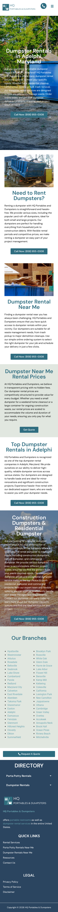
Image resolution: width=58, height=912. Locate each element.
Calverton (12, 690)
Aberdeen (12, 697)
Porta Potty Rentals (18, 776)
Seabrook (12, 669)
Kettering (41, 683)
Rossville (41, 655)
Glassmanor (13, 705)
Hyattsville (12, 651)
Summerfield (14, 737)
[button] (52, 6)
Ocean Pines (42, 730)
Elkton (10, 733)
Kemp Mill (41, 680)
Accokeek (41, 719)
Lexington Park (44, 694)
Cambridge (42, 708)
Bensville (41, 676)
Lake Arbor (41, 669)
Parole (10, 680)
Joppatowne (42, 701)
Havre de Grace (44, 665)
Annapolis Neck (44, 722)
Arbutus (11, 658)
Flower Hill (41, 672)
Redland (11, 683)
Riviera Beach (43, 733)
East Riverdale (14, 694)
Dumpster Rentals (17, 785)
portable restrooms (20, 820)
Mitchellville (42, 737)
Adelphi (11, 712)
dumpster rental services (16, 823)
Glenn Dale (42, 662)
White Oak (41, 658)
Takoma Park (14, 701)
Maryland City (14, 687)
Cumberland (13, 676)
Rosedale (12, 662)
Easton (11, 708)
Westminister (14, 655)
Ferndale (12, 719)
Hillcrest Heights (16, 726)
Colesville (41, 687)
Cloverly (11, 730)
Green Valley (42, 712)
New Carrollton (44, 697)
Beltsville (12, 665)
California (41, 690)
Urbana (40, 705)
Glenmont (12, 722)
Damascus (13, 715)
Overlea (40, 715)
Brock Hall (41, 726)
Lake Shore (13, 672)
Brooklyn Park (43, 651)
